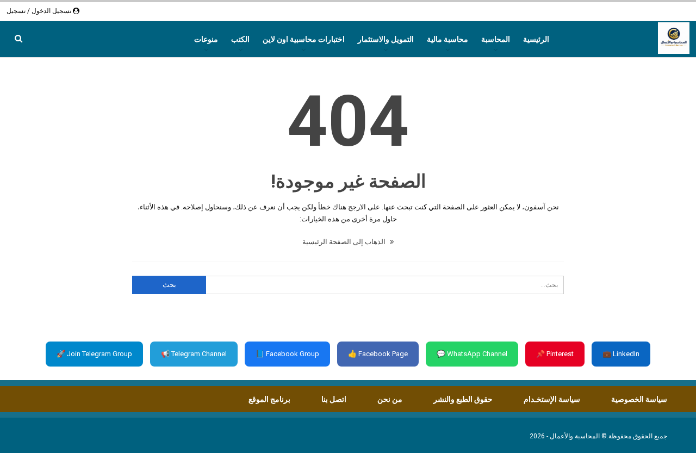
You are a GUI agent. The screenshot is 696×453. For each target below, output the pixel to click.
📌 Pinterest (555, 354)
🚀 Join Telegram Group (94, 354)
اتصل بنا (333, 399)
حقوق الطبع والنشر (463, 399)
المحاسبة (495, 39)
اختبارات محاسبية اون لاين (304, 39)
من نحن (389, 399)
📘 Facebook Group (287, 354)
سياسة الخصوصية (639, 399)
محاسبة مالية (447, 39)
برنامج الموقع (269, 399)
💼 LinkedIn (620, 354)
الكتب (240, 39)
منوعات (206, 39)
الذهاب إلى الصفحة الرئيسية (344, 242)
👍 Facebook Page (378, 354)
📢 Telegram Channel (194, 354)
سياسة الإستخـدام (552, 399)
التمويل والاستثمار (386, 39)
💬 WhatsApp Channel (472, 354)
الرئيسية (536, 39)
